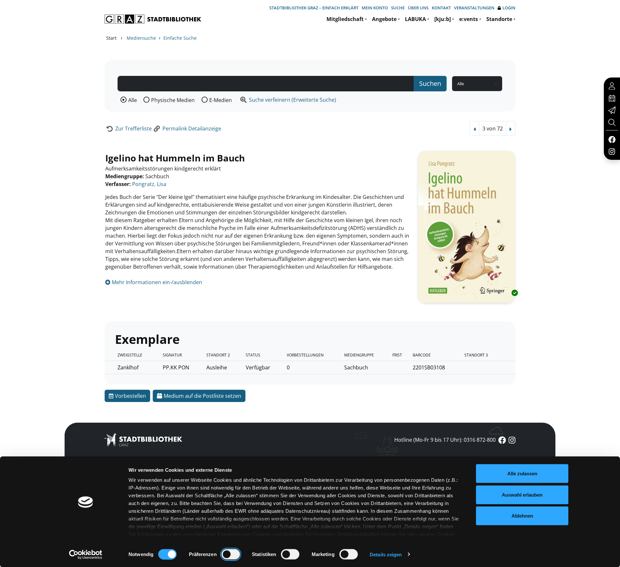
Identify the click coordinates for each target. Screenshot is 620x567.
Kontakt (441, 8)
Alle (132, 100)
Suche (398, 8)
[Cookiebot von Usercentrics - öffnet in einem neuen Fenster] (85, 554)
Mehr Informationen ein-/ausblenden (156, 282)
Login (508, 8)
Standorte (499, 19)
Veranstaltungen (474, 8)
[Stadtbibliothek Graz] (153, 19)
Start (111, 38)
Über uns (418, 8)
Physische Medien (173, 100)
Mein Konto (375, 8)
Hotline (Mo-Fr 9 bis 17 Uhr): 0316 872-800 (445, 439)
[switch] (231, 554)
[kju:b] (442, 19)
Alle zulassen (522, 473)
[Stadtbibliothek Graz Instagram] (612, 151)
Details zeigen (386, 554)
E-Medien (220, 100)
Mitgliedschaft (345, 19)
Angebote (384, 19)
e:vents (468, 19)
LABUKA (415, 19)
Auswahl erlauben (522, 494)
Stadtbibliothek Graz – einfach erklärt (313, 8)
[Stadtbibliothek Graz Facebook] (611, 139)
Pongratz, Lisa (149, 184)
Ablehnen (522, 516)
